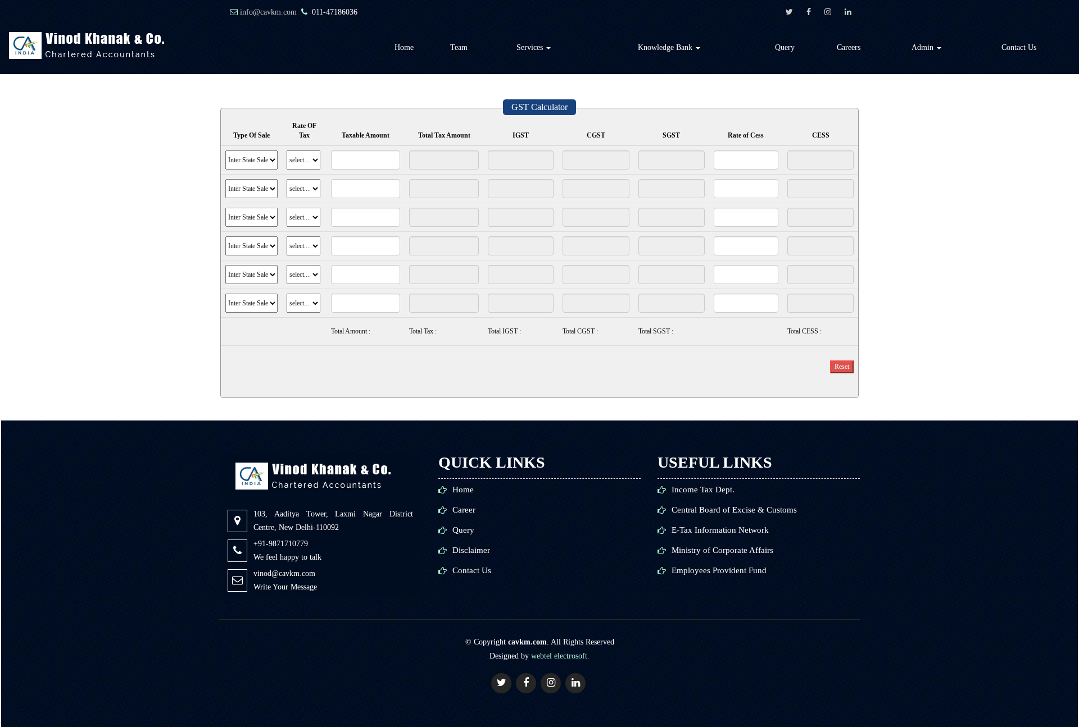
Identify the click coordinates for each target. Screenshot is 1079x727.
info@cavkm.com (268, 12)
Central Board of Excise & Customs (734, 510)
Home (404, 47)
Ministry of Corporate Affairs (722, 550)
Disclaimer (471, 550)
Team (459, 47)
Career (463, 510)
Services (530, 47)
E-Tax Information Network (720, 530)
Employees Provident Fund (719, 570)
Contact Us (1018, 47)
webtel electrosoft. (560, 656)
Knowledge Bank (666, 47)
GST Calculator (539, 107)
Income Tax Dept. (703, 490)
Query (785, 47)
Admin (924, 47)
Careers (848, 47)
